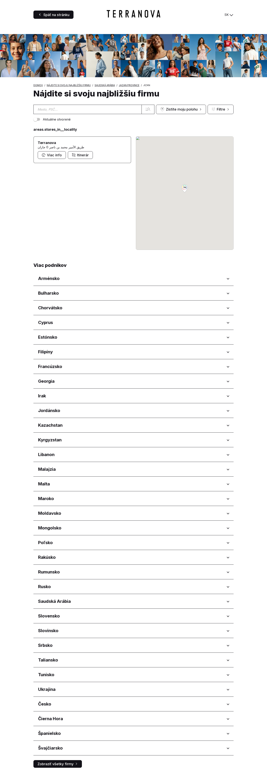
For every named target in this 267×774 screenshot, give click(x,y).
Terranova (47, 143)
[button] (185, 188)
